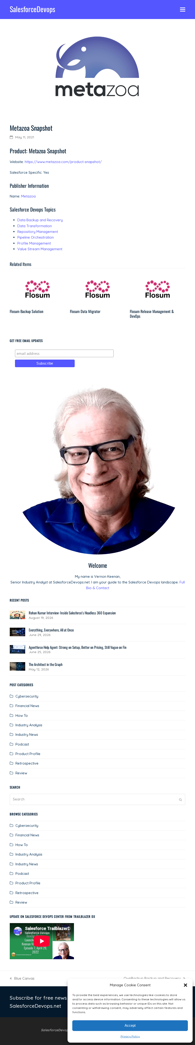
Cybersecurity (26, 696)
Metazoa (28, 196)
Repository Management (37, 231)
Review (21, 773)
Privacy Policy (130, 1036)
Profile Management (34, 243)
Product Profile (27, 753)
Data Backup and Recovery (40, 220)
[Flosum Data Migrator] (97, 289)
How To (21, 715)
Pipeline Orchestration (35, 237)
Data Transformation (34, 226)
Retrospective (27, 763)
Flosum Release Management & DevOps (152, 313)
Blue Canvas (22, 978)
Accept (130, 1025)
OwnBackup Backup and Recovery (152, 978)
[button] (185, 985)
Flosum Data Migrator (85, 311)
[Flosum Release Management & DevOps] (157, 289)
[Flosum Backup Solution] (37, 289)
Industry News (26, 734)
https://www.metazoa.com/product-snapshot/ (63, 161)
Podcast (22, 744)
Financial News (27, 705)
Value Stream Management (39, 249)
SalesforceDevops (32, 9)
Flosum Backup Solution (26, 311)
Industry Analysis (28, 725)
